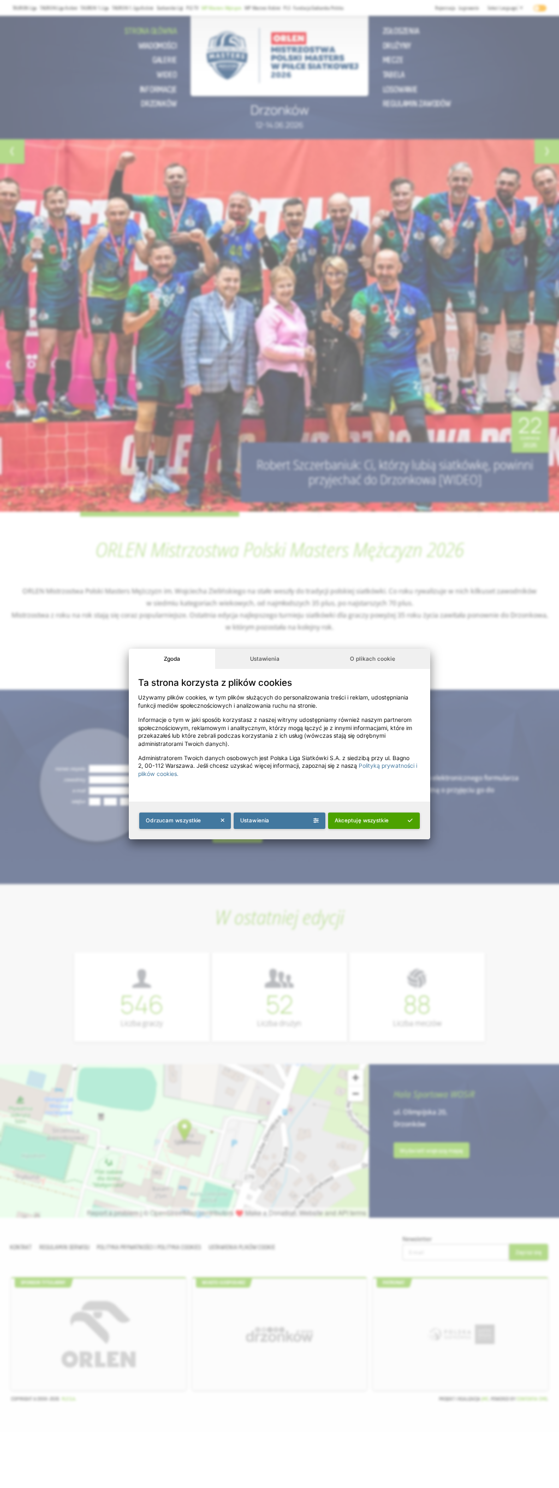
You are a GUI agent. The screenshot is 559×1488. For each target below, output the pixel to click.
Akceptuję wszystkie (362, 820)
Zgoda (172, 658)
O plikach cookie (372, 658)
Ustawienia (265, 658)
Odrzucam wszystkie (173, 820)
